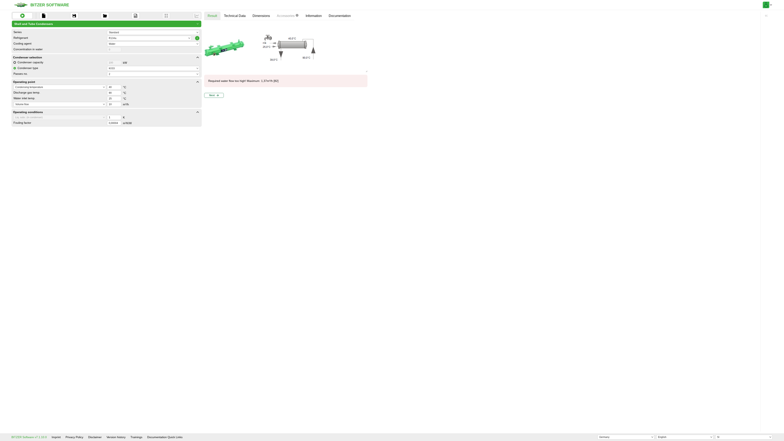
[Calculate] (22, 15)
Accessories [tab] (286, 16)
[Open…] (105, 15)
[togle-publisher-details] (197, 57)
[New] (44, 15)
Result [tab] (212, 16)
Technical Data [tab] (235, 16)
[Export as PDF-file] (135, 15)
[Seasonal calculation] (197, 15)
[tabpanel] (286, 61)
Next (212, 95)
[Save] (74, 15)
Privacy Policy (74, 437)
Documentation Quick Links (165, 437)
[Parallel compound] (166, 15)
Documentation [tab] (340, 16)
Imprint (56, 437)
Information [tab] (314, 16)
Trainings (136, 437)
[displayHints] (766, 16)
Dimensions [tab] (261, 16)
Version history (116, 437)
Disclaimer (95, 437)
